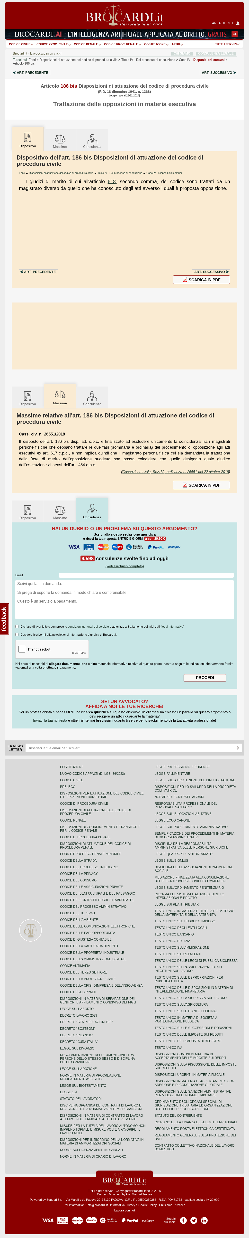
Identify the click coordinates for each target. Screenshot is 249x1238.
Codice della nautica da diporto (89, 946)
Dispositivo (27, 404)
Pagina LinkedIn (204, 1218)
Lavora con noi (124, 1210)
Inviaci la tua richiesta (50, 720)
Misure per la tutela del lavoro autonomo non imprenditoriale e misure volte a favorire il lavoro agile (102, 1129)
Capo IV (202, 60)
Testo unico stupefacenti (178, 954)
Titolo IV (148, 60)
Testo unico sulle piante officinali (186, 1011)
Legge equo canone (172, 820)
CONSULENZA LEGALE (216, 53)
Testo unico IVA (168, 1047)
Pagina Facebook (183, 1218)
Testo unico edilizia (172, 941)
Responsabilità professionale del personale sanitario (186, 805)
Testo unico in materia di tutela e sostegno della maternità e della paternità (194, 913)
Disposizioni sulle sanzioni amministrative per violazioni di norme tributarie (193, 1093)
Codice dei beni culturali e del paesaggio (97, 893)
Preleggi (68, 787)
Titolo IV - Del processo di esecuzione (120, 172)
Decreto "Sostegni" (77, 1028)
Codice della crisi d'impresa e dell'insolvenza (101, 985)
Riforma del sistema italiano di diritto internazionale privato (189, 896)
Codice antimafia (75, 966)
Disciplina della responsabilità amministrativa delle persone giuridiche (191, 845)
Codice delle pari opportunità (87, 933)
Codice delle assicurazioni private (91, 887)
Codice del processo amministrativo (93, 906)
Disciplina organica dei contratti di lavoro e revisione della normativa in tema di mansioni (101, 1107)
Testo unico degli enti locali (181, 928)
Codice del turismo (77, 913)
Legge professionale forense (182, 767)
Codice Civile (19, 44)
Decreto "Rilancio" (77, 1035)
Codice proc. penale (121, 44)
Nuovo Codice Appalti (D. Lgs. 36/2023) (92, 773)
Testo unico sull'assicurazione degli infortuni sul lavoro (188, 969)
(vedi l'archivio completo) (125, 566)
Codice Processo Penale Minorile (90, 854)
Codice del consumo (78, 880)
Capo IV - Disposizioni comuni (164, 172)
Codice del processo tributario (89, 867)
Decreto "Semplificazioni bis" (86, 1022)
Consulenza (92, 147)
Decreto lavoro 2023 (78, 1015)
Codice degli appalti (78, 992)
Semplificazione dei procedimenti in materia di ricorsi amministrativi (194, 835)
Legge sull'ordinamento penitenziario (189, 887)
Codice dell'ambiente (79, 920)
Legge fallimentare (172, 773)
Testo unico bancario (174, 934)
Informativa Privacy (122, 1205)
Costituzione (155, 44)
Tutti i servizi (226, 44)
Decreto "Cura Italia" (79, 1042)
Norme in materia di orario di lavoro (93, 1156)
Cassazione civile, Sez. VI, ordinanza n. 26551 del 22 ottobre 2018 (175, 472)
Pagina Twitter (193, 1218)
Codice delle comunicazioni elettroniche (97, 926)
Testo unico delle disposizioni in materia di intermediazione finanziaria (194, 989)
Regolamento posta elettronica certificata (195, 1129)
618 (112, 181)
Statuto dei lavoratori (81, 1099)
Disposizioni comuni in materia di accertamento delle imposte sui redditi (191, 1056)
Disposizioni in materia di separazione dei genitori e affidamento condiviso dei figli (98, 1000)
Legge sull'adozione (78, 1069)
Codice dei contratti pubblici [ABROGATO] (96, 900)
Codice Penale (86, 44)
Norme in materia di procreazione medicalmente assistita (90, 1077)
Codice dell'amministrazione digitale (93, 959)
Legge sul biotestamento (83, 1085)
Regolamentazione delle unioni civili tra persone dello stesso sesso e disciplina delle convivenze (97, 1058)
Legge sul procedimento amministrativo (191, 827)
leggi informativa (172, 626)
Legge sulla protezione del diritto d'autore (195, 780)
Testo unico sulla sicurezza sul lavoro (191, 998)
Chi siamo (165, 1205)
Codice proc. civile (52, 44)
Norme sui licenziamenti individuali (91, 1150)
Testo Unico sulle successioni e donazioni (193, 1028)
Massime (60, 147)
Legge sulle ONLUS (171, 860)
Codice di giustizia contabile (86, 939)
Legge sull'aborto (77, 1009)
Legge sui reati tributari (177, 904)
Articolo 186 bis (24, 63)
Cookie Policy (147, 1205)
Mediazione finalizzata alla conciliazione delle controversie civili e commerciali (192, 879)
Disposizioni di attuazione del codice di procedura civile (78, 60)
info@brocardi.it (97, 1205)
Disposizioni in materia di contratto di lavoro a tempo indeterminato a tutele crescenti (101, 1117)
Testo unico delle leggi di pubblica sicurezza (196, 961)
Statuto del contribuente (178, 1115)
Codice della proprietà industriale (92, 952)
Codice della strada (78, 860)
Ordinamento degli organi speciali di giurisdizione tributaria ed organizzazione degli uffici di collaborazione (193, 1105)
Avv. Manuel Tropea (139, 1194)
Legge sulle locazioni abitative (183, 814)
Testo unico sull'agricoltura (181, 1004)
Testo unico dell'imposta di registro (188, 1041)
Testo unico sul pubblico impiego (185, 921)
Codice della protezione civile (88, 979)
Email (19, 575)
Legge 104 (68, 1092)
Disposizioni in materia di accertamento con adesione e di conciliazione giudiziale (194, 1083)
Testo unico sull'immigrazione (182, 947)
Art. (32, 73)
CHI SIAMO (182, 53)
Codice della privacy (79, 874)
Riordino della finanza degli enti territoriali (196, 1122)
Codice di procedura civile (84, 803)
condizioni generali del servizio (88, 626)
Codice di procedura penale (85, 837)
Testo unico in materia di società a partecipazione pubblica (186, 1019)
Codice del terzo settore (83, 972)
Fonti (32, 60)
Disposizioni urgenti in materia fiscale (190, 1075)
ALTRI (176, 44)
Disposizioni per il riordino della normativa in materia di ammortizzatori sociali (101, 1141)
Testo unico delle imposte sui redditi (189, 1034)
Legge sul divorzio (77, 1048)
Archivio (180, 1205)
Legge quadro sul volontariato (184, 854)
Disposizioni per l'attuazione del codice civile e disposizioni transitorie (102, 795)
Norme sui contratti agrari (179, 797)
